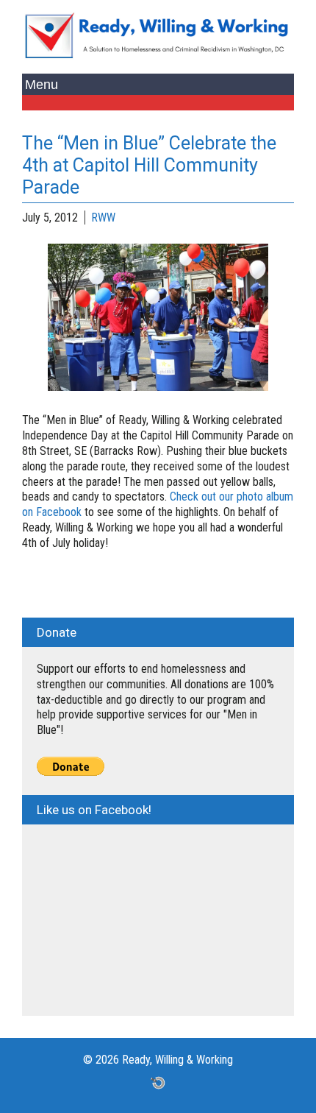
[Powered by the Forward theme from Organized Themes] (158, 1082)
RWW (103, 218)
